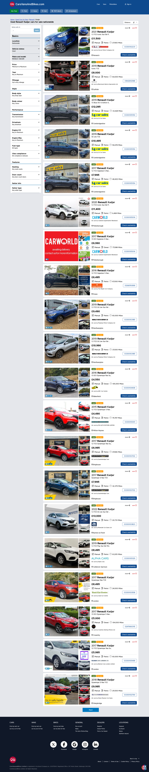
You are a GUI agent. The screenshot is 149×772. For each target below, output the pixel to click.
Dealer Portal (101, 729)
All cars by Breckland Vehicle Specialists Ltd (105, 84)
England (121, 726)
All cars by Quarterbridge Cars (100, 459)
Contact (106, 761)
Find (25, 11)
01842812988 (130, 81)
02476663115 (130, 626)
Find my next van (36, 726)
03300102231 (129, 47)
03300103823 (129, 524)
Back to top (133, 759)
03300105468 (129, 660)
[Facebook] (64, 744)
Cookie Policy (125, 761)
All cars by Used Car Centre (100, 596)
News (76, 729)
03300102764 (129, 695)
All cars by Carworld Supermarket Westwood (104, 220)
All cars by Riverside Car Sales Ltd (102, 527)
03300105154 (129, 115)
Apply (37, 30)
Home (12, 19)
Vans (104, 4)
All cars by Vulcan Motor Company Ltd (103, 50)
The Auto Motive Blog (81, 731)
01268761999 (130, 285)
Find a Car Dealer (102, 731)
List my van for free (37, 729)
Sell (45, 11)
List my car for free (15, 729)
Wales (121, 731)
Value (35, 11)
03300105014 (129, 217)
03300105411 (130, 422)
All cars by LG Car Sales (99, 118)
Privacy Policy (135, 761)
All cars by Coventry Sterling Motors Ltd (103, 630)
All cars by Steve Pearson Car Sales (102, 698)
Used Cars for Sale (22, 19)
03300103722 (129, 456)
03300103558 (129, 592)
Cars (98, 4)
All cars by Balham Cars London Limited (103, 664)
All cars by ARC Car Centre (99, 391)
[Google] (74, 744)
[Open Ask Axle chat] (144, 767)
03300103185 (129, 319)
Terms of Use (114, 761)
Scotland (121, 729)
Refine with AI (16, 27)
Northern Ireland (124, 733)
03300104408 (129, 388)
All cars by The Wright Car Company (102, 289)
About (99, 761)
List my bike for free (59, 729)
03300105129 (129, 558)
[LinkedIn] (95, 744)
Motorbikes (113, 4)
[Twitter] (53, 744)
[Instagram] (85, 744)
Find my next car (14, 726)
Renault (31, 19)
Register (99, 726)
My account (78, 726)
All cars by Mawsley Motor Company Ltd (103, 323)
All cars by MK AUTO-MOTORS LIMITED (103, 425)
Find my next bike (58, 726)
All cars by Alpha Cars (98, 561)
